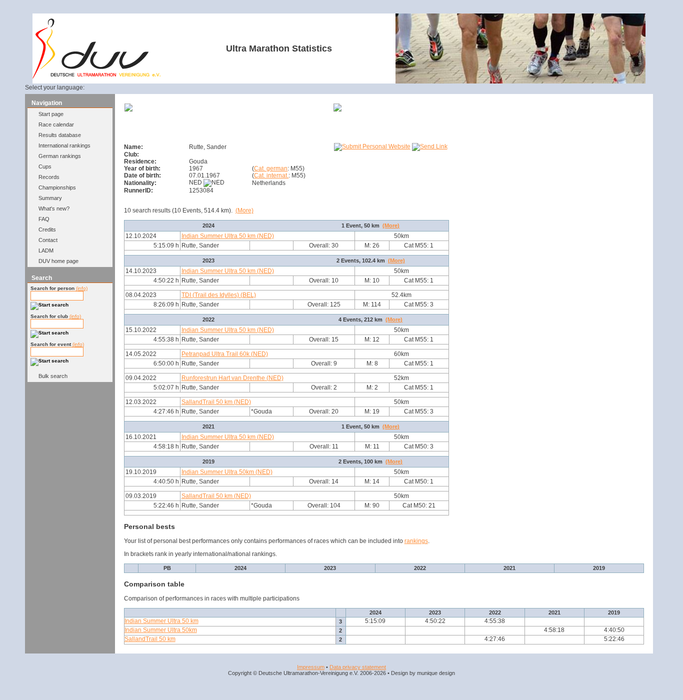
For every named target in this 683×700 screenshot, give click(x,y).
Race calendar (56, 125)
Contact (48, 240)
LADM (46, 251)
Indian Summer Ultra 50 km (161, 621)
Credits (47, 229)
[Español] (137, 87)
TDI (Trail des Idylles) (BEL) (219, 295)
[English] (113, 87)
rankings (416, 541)
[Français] (125, 87)
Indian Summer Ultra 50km (160, 630)
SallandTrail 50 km (150, 639)
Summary (50, 198)
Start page (51, 114)
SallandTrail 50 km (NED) (216, 402)
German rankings (59, 156)
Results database (59, 135)
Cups (45, 167)
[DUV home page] (96, 76)
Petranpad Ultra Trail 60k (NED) (225, 354)
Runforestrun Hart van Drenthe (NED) (233, 378)
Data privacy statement (358, 667)
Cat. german (271, 168)
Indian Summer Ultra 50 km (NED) (228, 236)
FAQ (44, 219)
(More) (245, 210)
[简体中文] (173, 87)
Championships (57, 187)
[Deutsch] (101, 87)
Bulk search (53, 376)
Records (49, 177)
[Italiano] (149, 87)
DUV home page (58, 261)
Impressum (310, 667)
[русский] (161, 87)
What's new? (54, 209)
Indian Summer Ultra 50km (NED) (227, 472)
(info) (82, 288)
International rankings (64, 145)
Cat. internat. (271, 175)
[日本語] (185, 87)
